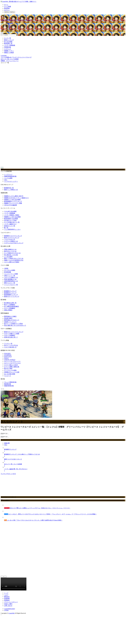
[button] (64, 29)
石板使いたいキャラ (10, 322)
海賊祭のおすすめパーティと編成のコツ (16, 198)
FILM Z (6, 358)
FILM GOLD (8, 356)
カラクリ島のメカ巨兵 (11, 365)
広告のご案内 (8, 604)
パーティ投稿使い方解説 (11, 215)
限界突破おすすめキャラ (11, 320)
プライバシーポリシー (11, 602)
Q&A (5, 180)
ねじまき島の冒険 (9, 374)
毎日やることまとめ (10, 251)
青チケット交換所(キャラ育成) (13, 323)
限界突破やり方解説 (10, 316)
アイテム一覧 (8, 343)
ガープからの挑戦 (9, 270)
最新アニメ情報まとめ (11, 189)
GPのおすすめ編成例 (10, 205)
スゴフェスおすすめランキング (13, 243)
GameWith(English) (9, 608)
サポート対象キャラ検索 (11, 333)
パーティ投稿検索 (9, 45)
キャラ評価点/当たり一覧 (12, 222)
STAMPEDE (7, 355)
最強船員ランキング (10, 293)
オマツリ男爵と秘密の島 (11, 366)
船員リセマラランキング (11, 237)
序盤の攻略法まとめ (10, 249)
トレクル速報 (8, 178)
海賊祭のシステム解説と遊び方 (13, 196)
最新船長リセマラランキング (13, 236)
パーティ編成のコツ (10, 224)
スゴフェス (7, 49)
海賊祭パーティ (9, 50)
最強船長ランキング (10, 291)
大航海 (6, 268)
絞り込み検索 (8, 41)
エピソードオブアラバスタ (12, 363)
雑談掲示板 (7, 384)
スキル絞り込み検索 (10, 211)
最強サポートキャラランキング (13, 332)
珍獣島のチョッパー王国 (11, 372)
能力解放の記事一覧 (10, 303)
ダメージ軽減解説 (9, 308)
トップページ (8, 174)
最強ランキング (9, 40)
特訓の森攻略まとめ (10, 279)
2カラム (7, 12)
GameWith (11, 613)
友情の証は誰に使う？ (11, 337)
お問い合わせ (8, 605)
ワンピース (7, 375)
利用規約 (7, 600)
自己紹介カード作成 (10, 220)
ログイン (7, 10)
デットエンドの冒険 (10, 370)
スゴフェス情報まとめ (11, 241)
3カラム (12, 12)
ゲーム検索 (7, 6)
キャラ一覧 (7, 38)
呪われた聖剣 (8, 368)
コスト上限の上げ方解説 (11, 262)
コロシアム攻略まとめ (11, 277)
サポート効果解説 (9, 335)
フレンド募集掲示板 (10, 382)
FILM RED (7, 353)
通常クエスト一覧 (9, 283)
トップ (6, 593)
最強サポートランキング (11, 296)
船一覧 (6, 227)
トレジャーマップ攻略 (11, 274)
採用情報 (7, 598)
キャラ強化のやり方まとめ (12, 253)
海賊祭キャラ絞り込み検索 (12, 199)
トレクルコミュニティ (11, 181)
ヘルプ (6, 595)
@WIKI (6, 610)
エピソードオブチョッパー (12, 361)
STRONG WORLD (9, 359)
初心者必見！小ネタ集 (11, 255)
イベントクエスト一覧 (11, 284)
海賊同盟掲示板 (9, 385)
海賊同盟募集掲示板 (10, 176)
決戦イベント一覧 (9, 275)
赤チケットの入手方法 (11, 345)
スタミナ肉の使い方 (10, 347)
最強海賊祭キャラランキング (13, 201)
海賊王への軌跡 (9, 52)
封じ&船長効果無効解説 (11, 306)
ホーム (6, 4)
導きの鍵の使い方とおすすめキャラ (15, 325)
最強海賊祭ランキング (11, 294)
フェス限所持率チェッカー (12, 229)
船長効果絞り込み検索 (11, 218)
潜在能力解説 (8, 318)
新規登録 (7, 8)
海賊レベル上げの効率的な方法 (13, 260)
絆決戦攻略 (7, 272)
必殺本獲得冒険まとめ (11, 281)
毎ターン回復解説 (9, 304)
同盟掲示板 (7, 47)
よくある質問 (8, 256)
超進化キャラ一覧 (9, 226)
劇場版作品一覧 (9, 188)
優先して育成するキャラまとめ (13, 258)
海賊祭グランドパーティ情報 (13, 203)
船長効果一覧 (8, 43)
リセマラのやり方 (9, 239)
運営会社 (7, 596)
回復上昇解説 (8, 310)
